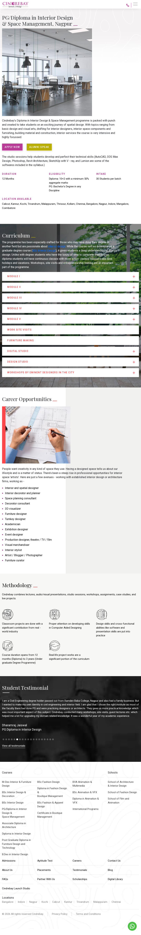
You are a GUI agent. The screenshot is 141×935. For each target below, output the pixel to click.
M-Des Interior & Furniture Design (16, 783)
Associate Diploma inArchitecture (14, 825)
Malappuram (48, 203)
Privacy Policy (59, 914)
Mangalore (122, 203)
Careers (77, 860)
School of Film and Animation (118, 800)
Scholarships (80, 879)
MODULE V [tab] (14, 319)
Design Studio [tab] (17, 361)
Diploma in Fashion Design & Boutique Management (52, 792)
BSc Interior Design (44, 250)
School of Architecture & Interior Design (121, 783)
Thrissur (61, 203)
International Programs (86, 809)
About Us (7, 870)
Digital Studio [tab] (17, 351)
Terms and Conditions (88, 914)
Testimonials (80, 870)
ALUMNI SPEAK (39, 147)
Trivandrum (34, 203)
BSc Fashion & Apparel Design (50, 804)
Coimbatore (8, 208)
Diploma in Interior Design (16, 833)
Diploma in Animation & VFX (86, 800)
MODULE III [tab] (14, 297)
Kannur (15, 203)
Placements (44, 870)
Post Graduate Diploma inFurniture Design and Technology (16, 843)
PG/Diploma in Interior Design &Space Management (14, 812)
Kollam (71, 203)
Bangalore (92, 203)
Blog (110, 870)
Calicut (6, 203)
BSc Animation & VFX (85, 792)
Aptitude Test (44, 860)
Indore (111, 203)
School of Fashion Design (122, 792)
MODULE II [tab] (14, 287)
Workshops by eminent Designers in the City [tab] (40, 372)
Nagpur (103, 203)
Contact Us (114, 860)
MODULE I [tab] (13, 276)
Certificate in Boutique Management (49, 814)
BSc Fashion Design (48, 782)
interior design (57, 246)
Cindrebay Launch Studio (16, 888)
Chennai (80, 203)
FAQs (5, 879)
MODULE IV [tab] (14, 308)
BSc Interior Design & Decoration (14, 794)
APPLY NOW (12, 147)
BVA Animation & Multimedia (82, 783)
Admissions (8, 860)
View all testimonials (13, 745)
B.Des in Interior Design (15, 854)
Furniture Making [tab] (20, 340)
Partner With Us (46, 879)
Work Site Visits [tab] (19, 329)
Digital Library (115, 879)
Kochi (23, 203)
